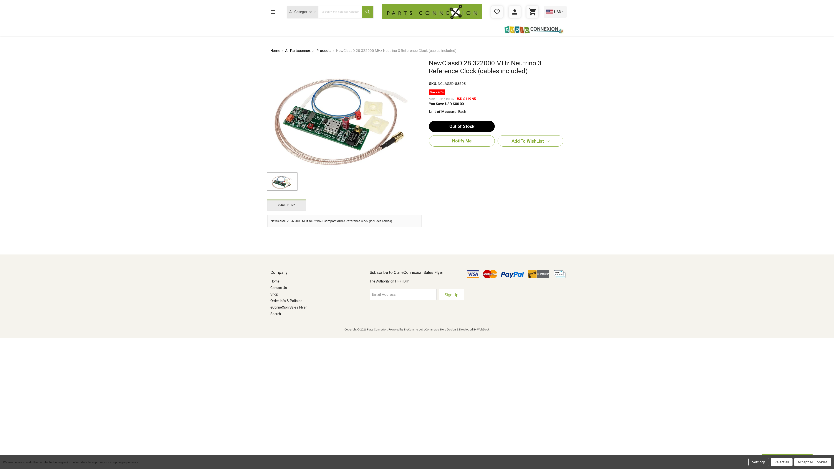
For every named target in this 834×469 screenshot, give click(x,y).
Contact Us (278, 288)
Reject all (781, 462)
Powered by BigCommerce (405, 329)
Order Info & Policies (286, 301)
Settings (759, 462)
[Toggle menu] (273, 12)
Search (275, 314)
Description (287, 204)
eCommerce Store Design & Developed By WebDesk (457, 329)
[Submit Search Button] (367, 12)
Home (275, 281)
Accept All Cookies (812, 462)
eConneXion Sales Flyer (288, 307)
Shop (274, 294)
